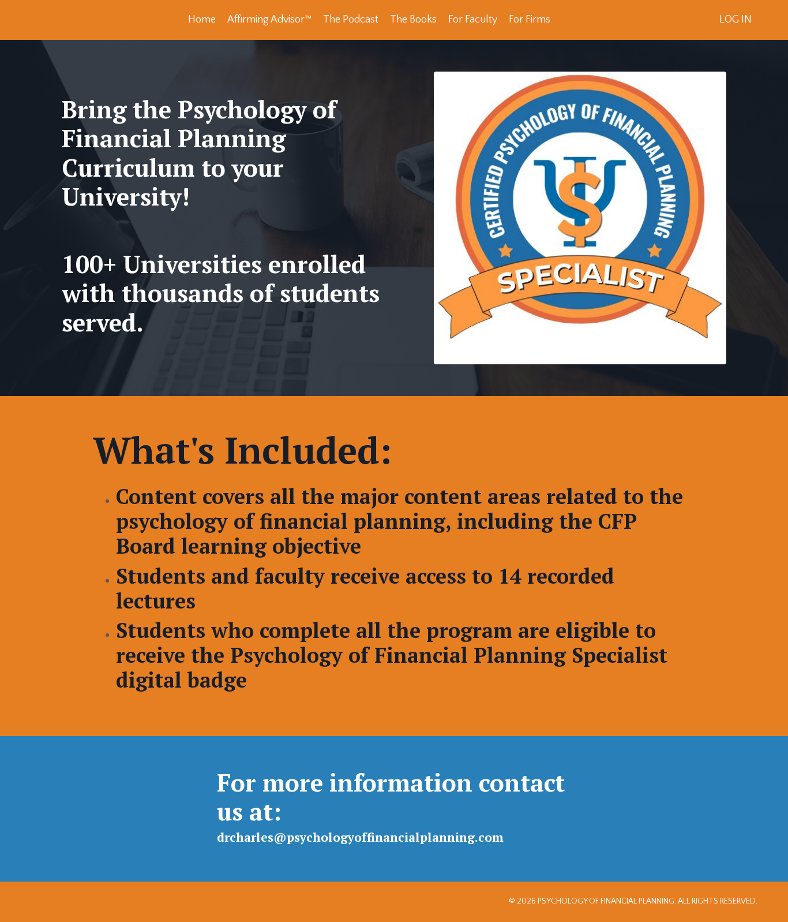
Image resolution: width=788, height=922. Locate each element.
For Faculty (472, 19)
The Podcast (350, 19)
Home (202, 19)
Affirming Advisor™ (269, 19)
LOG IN (735, 19)
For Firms (529, 19)
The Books (413, 19)
